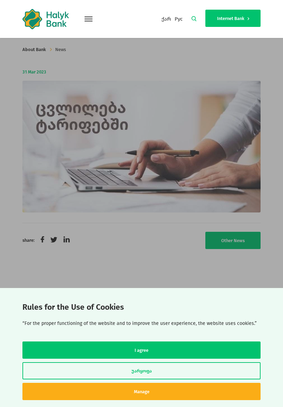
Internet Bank (231, 18)
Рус (179, 19)
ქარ (166, 19)
